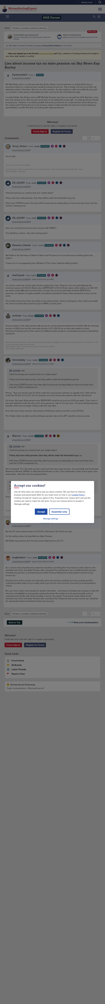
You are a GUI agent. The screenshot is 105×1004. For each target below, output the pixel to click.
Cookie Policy (78, 494)
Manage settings (50, 518)
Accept (41, 511)
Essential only (59, 511)
